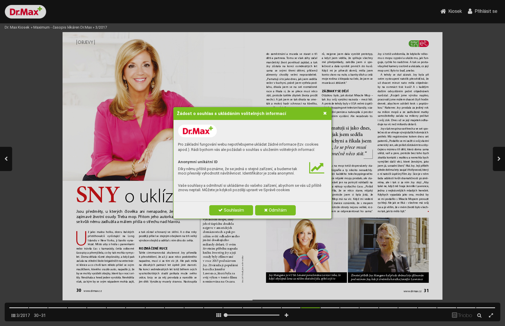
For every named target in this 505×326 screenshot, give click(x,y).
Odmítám (277, 210)
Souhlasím (233, 210)
